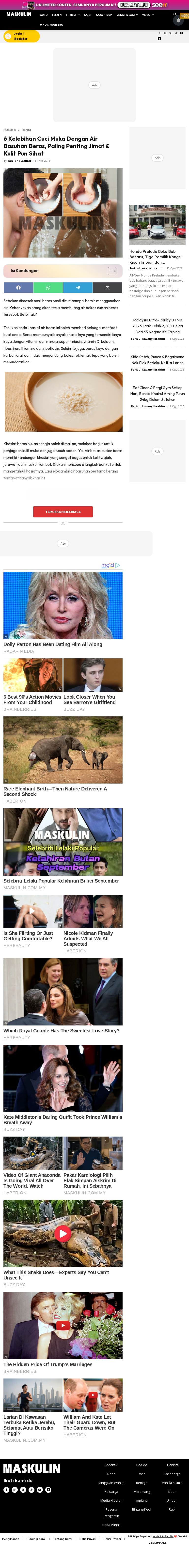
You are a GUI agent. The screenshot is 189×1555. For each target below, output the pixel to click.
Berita (26, 130)
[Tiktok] (176, 33)
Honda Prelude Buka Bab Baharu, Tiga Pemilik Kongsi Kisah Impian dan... (155, 257)
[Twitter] (170, 33)
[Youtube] (182, 33)
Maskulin (9, 130)
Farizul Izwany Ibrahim (146, 268)
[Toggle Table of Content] (109, 271)
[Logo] (19, 14)
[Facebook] (159, 33)
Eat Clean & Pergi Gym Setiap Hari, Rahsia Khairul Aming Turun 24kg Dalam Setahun (157, 393)
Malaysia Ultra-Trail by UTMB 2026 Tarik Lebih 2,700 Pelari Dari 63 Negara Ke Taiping (157, 325)
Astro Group (160, 1542)
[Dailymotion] (159, 39)
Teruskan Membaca (63, 512)
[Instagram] (165, 33)
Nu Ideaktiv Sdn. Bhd (163, 1536)
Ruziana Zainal (19, 160)
